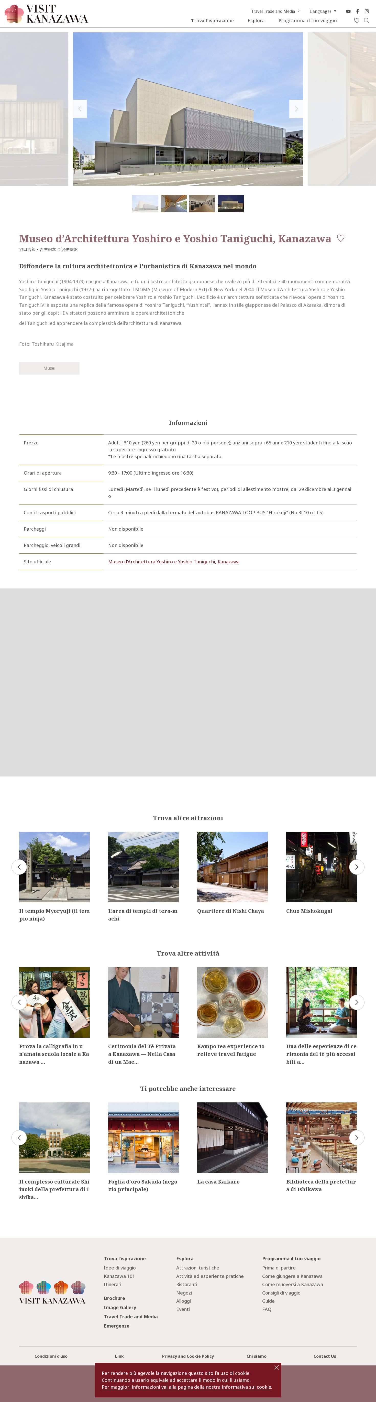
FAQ (266, 1309)
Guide (268, 1301)
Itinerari (112, 1284)
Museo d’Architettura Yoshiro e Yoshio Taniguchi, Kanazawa (173, 561)
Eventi (183, 1309)
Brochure (114, 1298)
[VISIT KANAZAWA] (47, 21)
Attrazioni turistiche (197, 1268)
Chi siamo (257, 1356)
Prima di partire (279, 1268)
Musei (49, 368)
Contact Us (325, 1356)
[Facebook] (357, 11)
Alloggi (183, 1301)
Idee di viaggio (120, 1268)
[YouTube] (348, 11)
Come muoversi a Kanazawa (292, 1284)
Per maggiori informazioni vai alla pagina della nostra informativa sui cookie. (187, 1387)
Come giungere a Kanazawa (292, 1276)
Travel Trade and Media (273, 11)
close (277, 1367)
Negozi (184, 1293)
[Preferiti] (356, 21)
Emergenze (116, 1326)
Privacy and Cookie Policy (188, 1356)
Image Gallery (120, 1307)
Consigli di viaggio (281, 1293)
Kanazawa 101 (119, 1276)
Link (119, 1356)
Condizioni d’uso (51, 1356)
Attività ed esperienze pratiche (210, 1276)
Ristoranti (186, 1284)
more (25, 834)
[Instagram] (366, 11)
